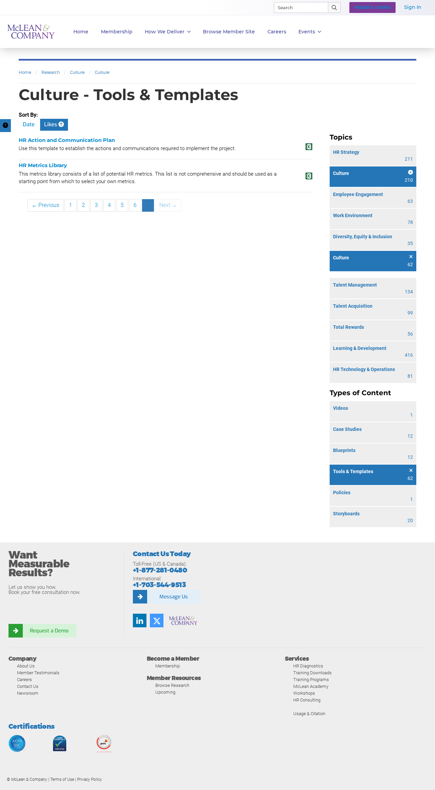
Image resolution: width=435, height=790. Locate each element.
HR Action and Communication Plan (67, 140)
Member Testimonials (38, 672)
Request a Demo (49, 630)
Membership (117, 32)
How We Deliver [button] (165, 32)
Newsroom (27, 693)
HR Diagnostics (308, 665)
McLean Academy (310, 686)
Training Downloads (312, 672)
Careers (24, 679)
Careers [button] (276, 32)
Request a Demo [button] (372, 7)
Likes (51, 124)
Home (80, 32)
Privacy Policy (89, 779)
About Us (26, 665)
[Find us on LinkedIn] (139, 620)
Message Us (173, 596)
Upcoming (165, 692)
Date (29, 124)
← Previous (45, 205)
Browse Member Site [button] (229, 32)
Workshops (304, 693)
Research (50, 72)
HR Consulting (306, 700)
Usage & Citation (309, 713)
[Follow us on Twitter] (156, 620)
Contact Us (27, 686)
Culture (77, 72)
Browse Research (172, 685)
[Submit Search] (334, 7)
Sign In (412, 7)
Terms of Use (62, 779)
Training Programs (311, 679)
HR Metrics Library (43, 165)
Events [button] (306, 32)
